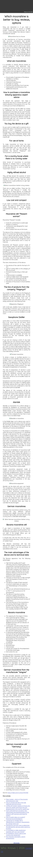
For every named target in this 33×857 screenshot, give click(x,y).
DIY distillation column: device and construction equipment (16, 834)
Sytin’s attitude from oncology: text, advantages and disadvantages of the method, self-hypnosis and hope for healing (17, 813)
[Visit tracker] (1, 856)
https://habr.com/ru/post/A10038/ (18, 792)
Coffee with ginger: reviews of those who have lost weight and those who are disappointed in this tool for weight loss (18, 807)
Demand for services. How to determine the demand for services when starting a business (18, 827)
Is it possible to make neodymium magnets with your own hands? (16, 831)
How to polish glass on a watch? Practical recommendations (15, 818)
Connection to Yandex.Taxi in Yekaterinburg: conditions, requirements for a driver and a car (17, 822)
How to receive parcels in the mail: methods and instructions (16, 803)
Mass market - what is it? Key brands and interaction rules (17, 800)
